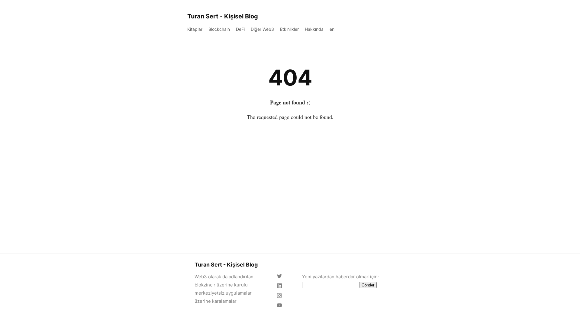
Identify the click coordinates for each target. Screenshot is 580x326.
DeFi (240, 29)
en (332, 29)
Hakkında (314, 29)
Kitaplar (194, 29)
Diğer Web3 (262, 29)
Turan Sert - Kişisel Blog (222, 16)
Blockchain (219, 29)
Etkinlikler (289, 29)
